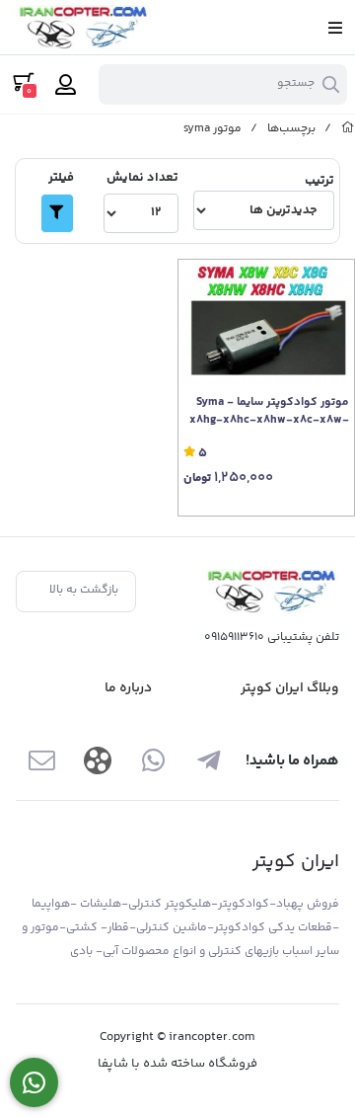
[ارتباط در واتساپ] (34, 1083)
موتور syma (212, 129)
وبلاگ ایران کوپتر (290, 688)
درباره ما (128, 688)
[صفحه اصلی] (348, 129)
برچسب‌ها (291, 129)
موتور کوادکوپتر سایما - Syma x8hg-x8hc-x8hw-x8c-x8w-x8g (269, 412)
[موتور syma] (270, 591)
